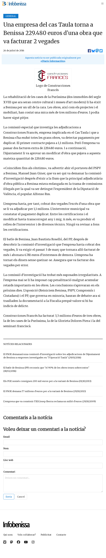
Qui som (8, 534)
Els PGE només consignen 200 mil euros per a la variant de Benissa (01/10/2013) (47, 381)
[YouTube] (26, 542)
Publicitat (46, 534)
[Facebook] (18, 542)
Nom (6, 448)
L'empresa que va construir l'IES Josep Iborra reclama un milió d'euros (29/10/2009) (49, 401)
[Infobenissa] (14, 3)
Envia (9, 496)
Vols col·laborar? (27, 534)
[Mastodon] (11, 542)
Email (6, 436)
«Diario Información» (53, 61)
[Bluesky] (4, 542)
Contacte (61, 534)
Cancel (21, 496)
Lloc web (8, 460)
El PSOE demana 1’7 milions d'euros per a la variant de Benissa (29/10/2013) (44, 391)
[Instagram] (33, 542)
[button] (102, 3)
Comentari (9, 471)
